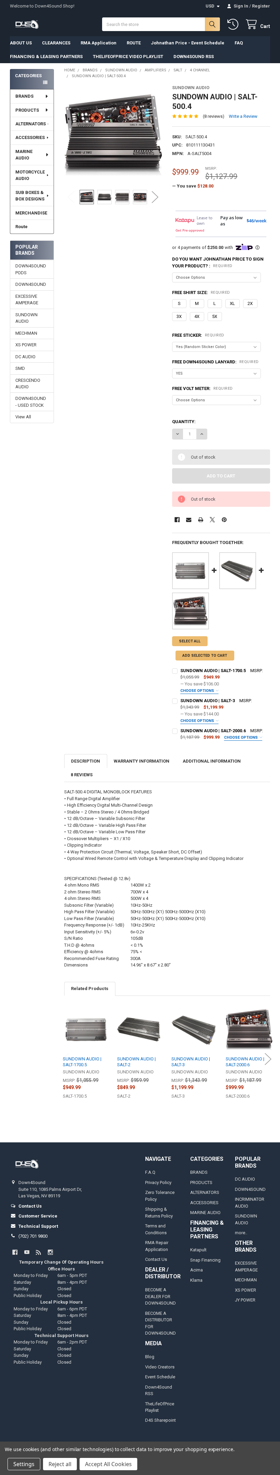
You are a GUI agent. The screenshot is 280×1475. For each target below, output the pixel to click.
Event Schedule (160, 1376)
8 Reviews (82, 774)
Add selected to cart (204, 655)
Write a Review (243, 116)
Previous (71, 196)
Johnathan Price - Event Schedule (187, 42)
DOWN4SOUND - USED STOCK (30, 402)
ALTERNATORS (30, 123)
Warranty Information (141, 761)
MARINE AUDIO (23, 155)
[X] (212, 520)
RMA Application (98, 42)
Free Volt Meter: (202, 388)
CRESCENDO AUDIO (27, 384)
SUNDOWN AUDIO (26, 318)
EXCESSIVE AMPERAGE (26, 300)
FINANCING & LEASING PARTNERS (46, 56)
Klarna (196, 1280)
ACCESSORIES (30, 137)
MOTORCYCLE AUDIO (30, 175)
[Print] (201, 520)
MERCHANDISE (31, 212)
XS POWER (26, 344)
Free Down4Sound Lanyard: (215, 361)
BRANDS (24, 96)
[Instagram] (50, 1252)
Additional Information (212, 761)
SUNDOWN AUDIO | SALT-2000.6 (213, 730)
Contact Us (156, 1259)
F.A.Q (150, 1172)
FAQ (239, 42)
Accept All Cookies (108, 1464)
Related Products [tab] (89, 988)
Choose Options (197, 690)
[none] (113, 134)
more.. (241, 1232)
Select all (189, 641)
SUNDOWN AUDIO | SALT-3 (207, 700)
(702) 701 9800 (32, 1236)
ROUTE (134, 42)
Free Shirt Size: (201, 292)
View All (23, 416)
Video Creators (159, 1366)
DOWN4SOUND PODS (30, 269)
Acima (196, 1269)
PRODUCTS (27, 110)
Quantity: (184, 421)
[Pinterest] (224, 520)
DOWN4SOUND (30, 284)
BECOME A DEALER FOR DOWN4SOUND (160, 1296)
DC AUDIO (25, 356)
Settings (23, 1464)
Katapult (198, 1249)
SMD (20, 368)
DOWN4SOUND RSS (193, 56)
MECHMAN (26, 333)
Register (261, 6)
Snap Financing (205, 1260)
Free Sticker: (198, 335)
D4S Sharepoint (160, 1420)
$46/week (256, 221)
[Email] (189, 520)
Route (21, 226)
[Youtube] (27, 1252)
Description (85, 761)
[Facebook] (177, 520)
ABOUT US (21, 42)
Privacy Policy (158, 1182)
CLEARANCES (56, 42)
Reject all (59, 1464)
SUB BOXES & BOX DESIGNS (29, 196)
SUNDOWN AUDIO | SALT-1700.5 (213, 670)
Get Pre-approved (190, 230)
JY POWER (245, 1300)
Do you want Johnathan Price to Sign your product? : (218, 262)
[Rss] (38, 1252)
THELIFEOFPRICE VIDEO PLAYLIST (128, 56)
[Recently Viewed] (234, 24)
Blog (149, 1356)
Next (155, 196)
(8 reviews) (213, 116)
